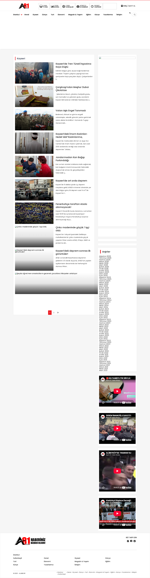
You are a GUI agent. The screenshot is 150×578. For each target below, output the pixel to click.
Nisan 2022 (103, 347)
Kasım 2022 (104, 335)
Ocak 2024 (104, 310)
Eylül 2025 (103, 275)
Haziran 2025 (104, 281)
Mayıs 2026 (104, 261)
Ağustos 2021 (104, 361)
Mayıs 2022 (104, 346)
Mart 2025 (103, 286)
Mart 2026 (103, 265)
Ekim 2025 (103, 274)
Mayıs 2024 (104, 303)
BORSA (56, 6)
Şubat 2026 (104, 267)
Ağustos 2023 (105, 319)
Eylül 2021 (103, 360)
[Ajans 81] (24, 8)
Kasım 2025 (104, 272)
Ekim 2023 (103, 316)
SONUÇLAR (69, 6)
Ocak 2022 (103, 353)
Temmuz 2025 (105, 279)
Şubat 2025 (104, 288)
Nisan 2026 (103, 263)
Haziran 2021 (104, 365)
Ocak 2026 (103, 268)
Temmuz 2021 (105, 363)
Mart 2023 (103, 328)
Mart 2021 (103, 370)
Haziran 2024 (104, 302)
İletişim (77, 565)
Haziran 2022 (104, 344)
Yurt (15, 561)
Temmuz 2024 (105, 300)
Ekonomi (47, 561)
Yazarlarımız (48, 565)
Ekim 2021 (103, 358)
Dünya (107, 558)
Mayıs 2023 (104, 324)
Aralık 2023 (104, 312)
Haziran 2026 (104, 259)
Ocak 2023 (103, 331)
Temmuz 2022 (105, 342)
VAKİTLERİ (97, 6)
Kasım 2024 (104, 293)
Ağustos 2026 (105, 256)
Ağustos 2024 (105, 298)
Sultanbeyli (17, 558)
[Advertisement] (75, 33)
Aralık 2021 (103, 354)
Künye (15, 565)
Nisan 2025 (103, 284)
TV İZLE (45, 6)
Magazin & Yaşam (82, 561)
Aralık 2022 (104, 333)
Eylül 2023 (103, 317)
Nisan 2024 (104, 305)
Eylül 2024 (103, 296)
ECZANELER (84, 6)
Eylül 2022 (103, 339)
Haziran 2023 (104, 323)
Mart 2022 (103, 349)
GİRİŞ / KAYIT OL (129, 6)
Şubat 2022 (104, 351)
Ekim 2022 (103, 337)
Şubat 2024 (104, 309)
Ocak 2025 (103, 289)
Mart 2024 (103, 307)
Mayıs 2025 (104, 282)
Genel (46, 558)
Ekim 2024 (103, 295)
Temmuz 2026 (105, 258)
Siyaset (77, 558)
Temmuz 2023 (105, 321)
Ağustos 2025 (105, 277)
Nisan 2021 (103, 368)
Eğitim (107, 561)
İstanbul (16, 555)
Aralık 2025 (104, 270)
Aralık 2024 (104, 291)
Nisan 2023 (103, 326)
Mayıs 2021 (103, 367)
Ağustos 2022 (105, 340)
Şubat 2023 (104, 330)
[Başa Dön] (146, 574)
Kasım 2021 (104, 356)
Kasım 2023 (104, 314)
